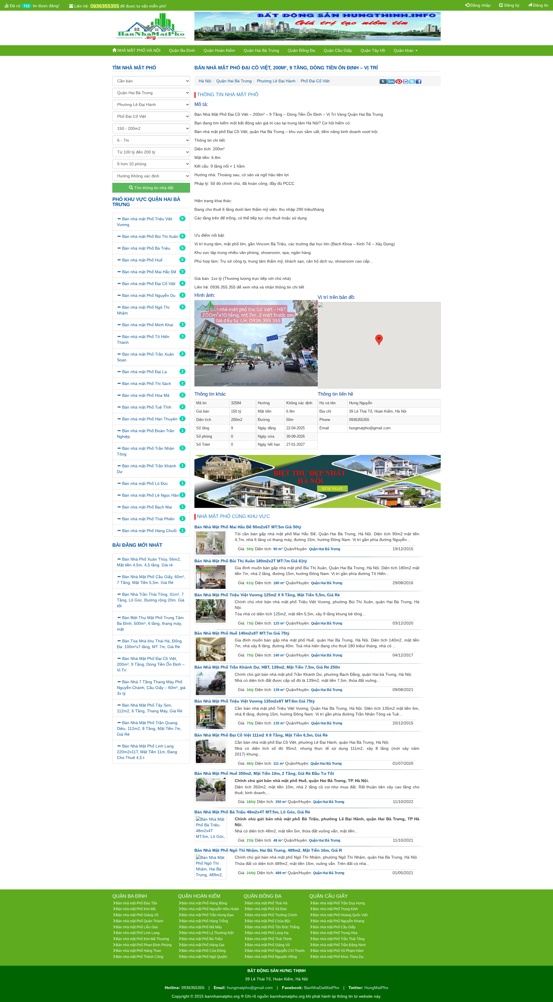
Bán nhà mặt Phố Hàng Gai (202, 945)
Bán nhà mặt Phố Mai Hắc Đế (149, 272)
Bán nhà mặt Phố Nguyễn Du (148, 295)
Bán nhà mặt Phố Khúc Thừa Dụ (338, 957)
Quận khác (404, 50)
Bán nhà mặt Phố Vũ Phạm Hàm (338, 951)
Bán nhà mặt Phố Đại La (144, 371)
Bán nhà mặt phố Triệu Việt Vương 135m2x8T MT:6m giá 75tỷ (254, 701)
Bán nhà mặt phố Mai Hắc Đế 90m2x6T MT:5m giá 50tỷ (247, 527)
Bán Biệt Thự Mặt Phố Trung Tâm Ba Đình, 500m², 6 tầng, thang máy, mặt (150, 623)
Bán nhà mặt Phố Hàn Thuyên (149, 419)
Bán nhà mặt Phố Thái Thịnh (269, 939)
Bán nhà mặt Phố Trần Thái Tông (339, 939)
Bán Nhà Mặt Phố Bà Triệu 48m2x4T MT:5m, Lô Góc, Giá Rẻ (252, 812)
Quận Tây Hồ (373, 50)
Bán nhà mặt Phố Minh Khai (147, 324)
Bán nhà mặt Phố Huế (142, 260)
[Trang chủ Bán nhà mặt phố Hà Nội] (151, 26)
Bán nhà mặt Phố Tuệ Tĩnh (146, 407)
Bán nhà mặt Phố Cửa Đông (203, 951)
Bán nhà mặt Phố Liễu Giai (137, 927)
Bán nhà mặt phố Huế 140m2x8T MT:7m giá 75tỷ (241, 633)
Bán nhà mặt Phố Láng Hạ (268, 933)
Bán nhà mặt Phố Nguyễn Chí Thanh (276, 951)
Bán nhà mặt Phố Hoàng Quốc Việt (340, 915)
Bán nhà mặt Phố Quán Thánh (139, 921)
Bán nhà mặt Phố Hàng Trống (204, 921)
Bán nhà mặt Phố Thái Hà (267, 903)
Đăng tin (540, 5)
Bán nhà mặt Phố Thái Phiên (148, 519)
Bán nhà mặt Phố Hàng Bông (204, 903)
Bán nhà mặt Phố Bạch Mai (147, 507)
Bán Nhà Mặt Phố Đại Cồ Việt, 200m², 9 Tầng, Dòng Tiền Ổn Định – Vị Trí (151, 664)
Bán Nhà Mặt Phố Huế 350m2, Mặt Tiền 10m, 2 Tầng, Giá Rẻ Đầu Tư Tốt (264, 773)
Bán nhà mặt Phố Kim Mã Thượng (142, 939)
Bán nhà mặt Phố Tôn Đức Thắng (273, 927)
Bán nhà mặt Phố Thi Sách (146, 383)
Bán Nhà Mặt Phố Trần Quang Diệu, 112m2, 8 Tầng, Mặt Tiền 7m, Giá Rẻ (149, 728)
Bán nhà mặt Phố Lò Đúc (145, 483)
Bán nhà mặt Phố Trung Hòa (335, 933)
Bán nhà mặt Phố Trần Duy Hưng (339, 903)
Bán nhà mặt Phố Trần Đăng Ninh (339, 945)
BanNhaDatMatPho (322, 987)
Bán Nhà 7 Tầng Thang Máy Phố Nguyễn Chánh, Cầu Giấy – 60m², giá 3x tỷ (151, 688)
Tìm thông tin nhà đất (153, 187)
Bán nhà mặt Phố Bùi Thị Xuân (150, 236)
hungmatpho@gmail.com (250, 987)
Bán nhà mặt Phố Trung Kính (335, 909)
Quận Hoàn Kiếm (219, 50)
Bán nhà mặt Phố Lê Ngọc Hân (150, 495)
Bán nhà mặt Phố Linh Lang (138, 933)
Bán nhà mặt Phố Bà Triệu (146, 248)
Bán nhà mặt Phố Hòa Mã (145, 395)
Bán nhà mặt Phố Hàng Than (138, 951)
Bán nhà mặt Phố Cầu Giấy (334, 927)
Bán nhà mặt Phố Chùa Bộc (269, 921)
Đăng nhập (479, 5)
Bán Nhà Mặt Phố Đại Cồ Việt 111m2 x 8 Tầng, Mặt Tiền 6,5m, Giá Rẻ (261, 735)
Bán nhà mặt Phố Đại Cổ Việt (148, 283)
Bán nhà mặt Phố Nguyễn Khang (338, 921)
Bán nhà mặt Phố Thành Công (139, 957)
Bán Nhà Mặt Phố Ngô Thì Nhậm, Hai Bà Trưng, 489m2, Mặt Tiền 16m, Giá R (268, 850)
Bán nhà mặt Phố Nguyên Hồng (272, 957)
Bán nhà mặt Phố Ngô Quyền (204, 957)
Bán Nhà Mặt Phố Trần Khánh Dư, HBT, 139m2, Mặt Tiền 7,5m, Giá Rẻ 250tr (267, 667)
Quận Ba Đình (182, 50)
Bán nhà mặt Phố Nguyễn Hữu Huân (210, 909)
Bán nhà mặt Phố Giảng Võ (137, 915)
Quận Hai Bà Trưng (261, 50)
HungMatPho (376, 987)
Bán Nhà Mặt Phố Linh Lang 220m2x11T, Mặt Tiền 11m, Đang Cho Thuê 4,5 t (147, 752)
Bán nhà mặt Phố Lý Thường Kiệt (207, 933)
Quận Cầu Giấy (338, 50)
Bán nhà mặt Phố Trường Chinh (272, 915)
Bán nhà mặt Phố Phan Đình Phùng (144, 945)
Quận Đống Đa (301, 50)
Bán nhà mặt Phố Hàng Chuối (149, 530)
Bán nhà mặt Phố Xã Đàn (267, 909)
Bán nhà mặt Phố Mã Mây (201, 927)
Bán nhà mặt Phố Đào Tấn (136, 903)
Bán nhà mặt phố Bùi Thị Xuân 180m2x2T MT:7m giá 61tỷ (250, 561)
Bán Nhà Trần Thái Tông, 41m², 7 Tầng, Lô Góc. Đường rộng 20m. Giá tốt (150, 600)
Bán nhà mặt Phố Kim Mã (136, 909)
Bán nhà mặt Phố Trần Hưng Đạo (207, 915)
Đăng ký (511, 5)
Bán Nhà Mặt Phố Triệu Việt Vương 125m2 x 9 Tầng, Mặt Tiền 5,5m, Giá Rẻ (267, 595)
